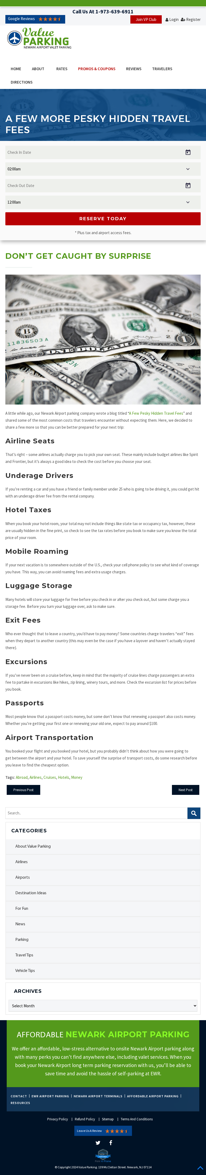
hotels (63, 777)
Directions (21, 82)
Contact (19, 1096)
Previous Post (23, 790)
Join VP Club (146, 19)
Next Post (186, 790)
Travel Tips (24, 955)
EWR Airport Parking (50, 1096)
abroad (22, 777)
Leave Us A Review (89, 1131)
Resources (20, 1103)
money (76, 777)
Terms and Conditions (137, 1119)
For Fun (21, 909)
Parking (21, 940)
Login (174, 19)
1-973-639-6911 (114, 11)
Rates (61, 68)
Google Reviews (21, 18)
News (20, 924)
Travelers (162, 68)
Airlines (21, 862)
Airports (22, 877)
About (38, 68)
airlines (36, 777)
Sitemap (108, 1119)
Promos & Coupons (96, 68)
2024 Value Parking (84, 1167)
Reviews (133, 68)
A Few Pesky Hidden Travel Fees (156, 413)
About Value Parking (33, 846)
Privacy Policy (57, 1119)
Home (16, 68)
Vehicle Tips (25, 971)
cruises (49, 777)
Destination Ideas (30, 893)
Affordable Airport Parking (153, 1096)
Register (193, 19)
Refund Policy (85, 1119)
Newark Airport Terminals (98, 1096)
